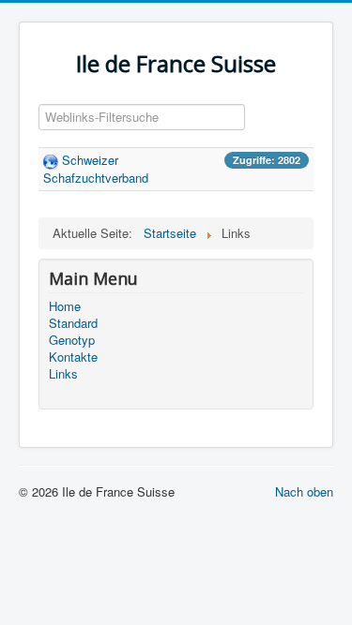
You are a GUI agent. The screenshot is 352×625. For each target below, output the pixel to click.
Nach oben (304, 491)
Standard (73, 323)
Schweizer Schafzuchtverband (95, 168)
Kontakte (73, 357)
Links (63, 373)
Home (65, 306)
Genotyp (72, 340)
